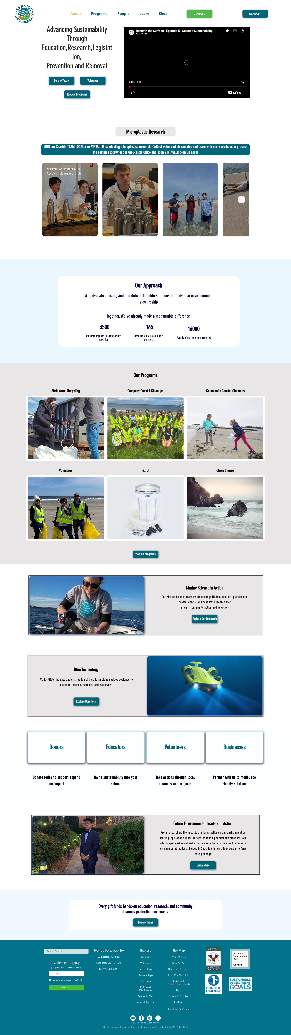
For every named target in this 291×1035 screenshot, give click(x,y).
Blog (178, 990)
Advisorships (146, 975)
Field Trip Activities (178, 1008)
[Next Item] (241, 199)
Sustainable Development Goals (178, 983)
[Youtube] (133, 1018)
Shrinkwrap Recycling (66, 391)
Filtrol (145, 470)
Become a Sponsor (178, 969)
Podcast (178, 1002)
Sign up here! (189, 152)
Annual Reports (145, 1002)
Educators (115, 747)
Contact (145, 956)
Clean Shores (225, 470)
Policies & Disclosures (145, 989)
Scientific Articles (178, 996)
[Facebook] (141, 1018)
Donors (56, 747)
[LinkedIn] (158, 1018)
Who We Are (179, 962)
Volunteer (65, 470)
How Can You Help (178, 975)
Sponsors (145, 981)
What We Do (178, 956)
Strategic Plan (145, 996)
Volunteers (175, 747)
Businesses (234, 747)
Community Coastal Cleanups (225, 391)
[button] (144, 13)
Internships (146, 969)
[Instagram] (149, 1018)
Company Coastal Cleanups (145, 391)
